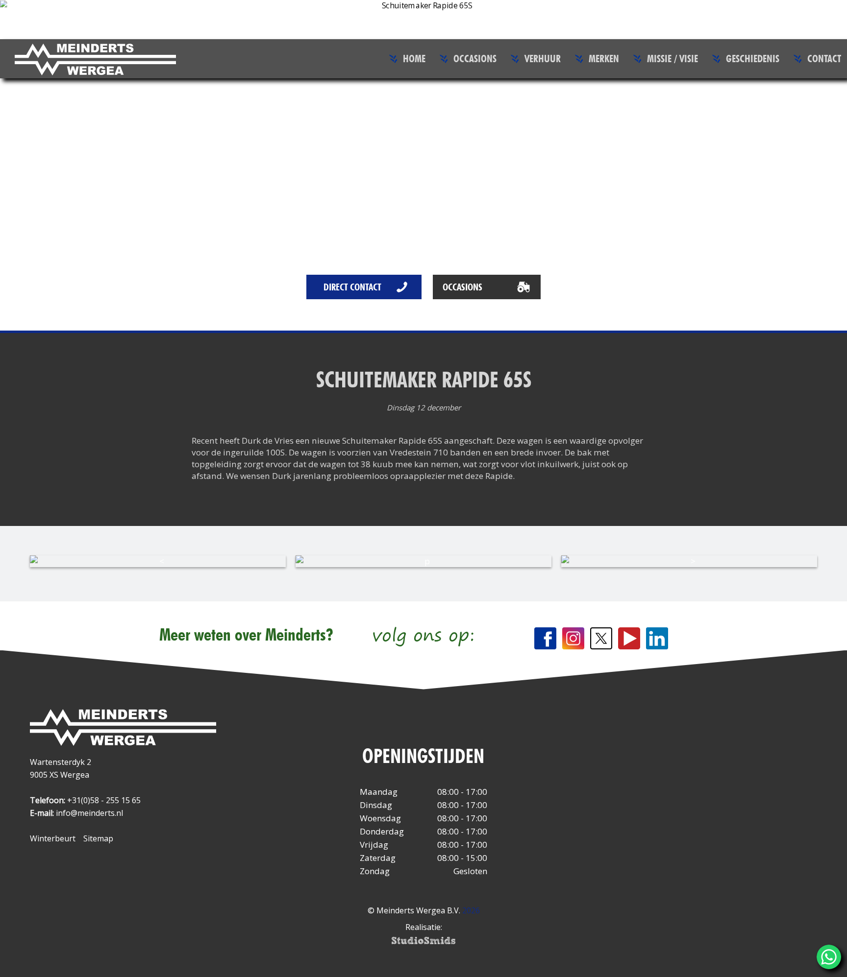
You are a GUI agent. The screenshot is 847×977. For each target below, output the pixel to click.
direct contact (352, 287)
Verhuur (542, 58)
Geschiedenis (752, 58)
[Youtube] (629, 638)
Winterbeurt (52, 838)
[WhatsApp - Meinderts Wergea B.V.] (829, 957)
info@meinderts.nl (89, 813)
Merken (604, 58)
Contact (824, 58)
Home (414, 58)
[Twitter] (601, 638)
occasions (462, 287)
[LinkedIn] (657, 638)
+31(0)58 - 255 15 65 (104, 800)
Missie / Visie (672, 58)
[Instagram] (573, 638)
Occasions (475, 58)
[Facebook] (545, 638)
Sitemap (98, 838)
